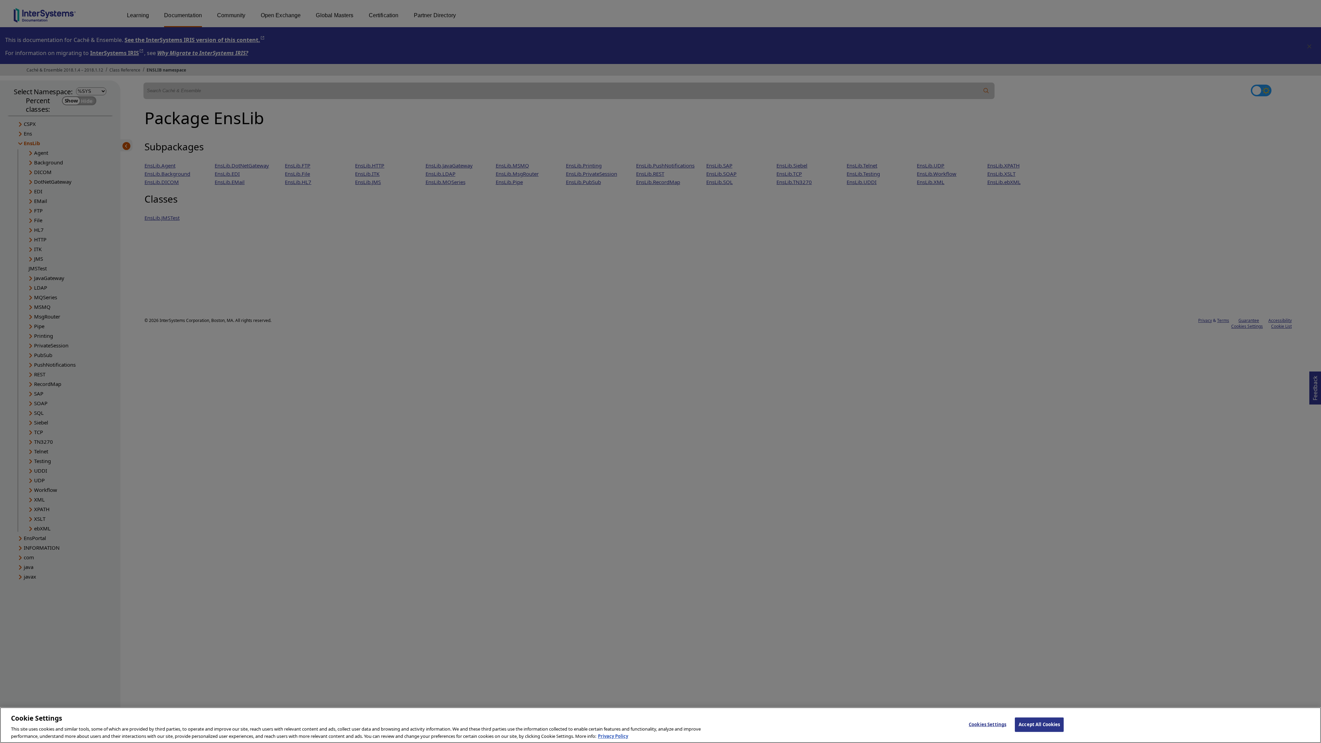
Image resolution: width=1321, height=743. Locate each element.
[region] (660, 725)
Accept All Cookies (1039, 724)
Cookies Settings (987, 724)
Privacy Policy (613, 736)
